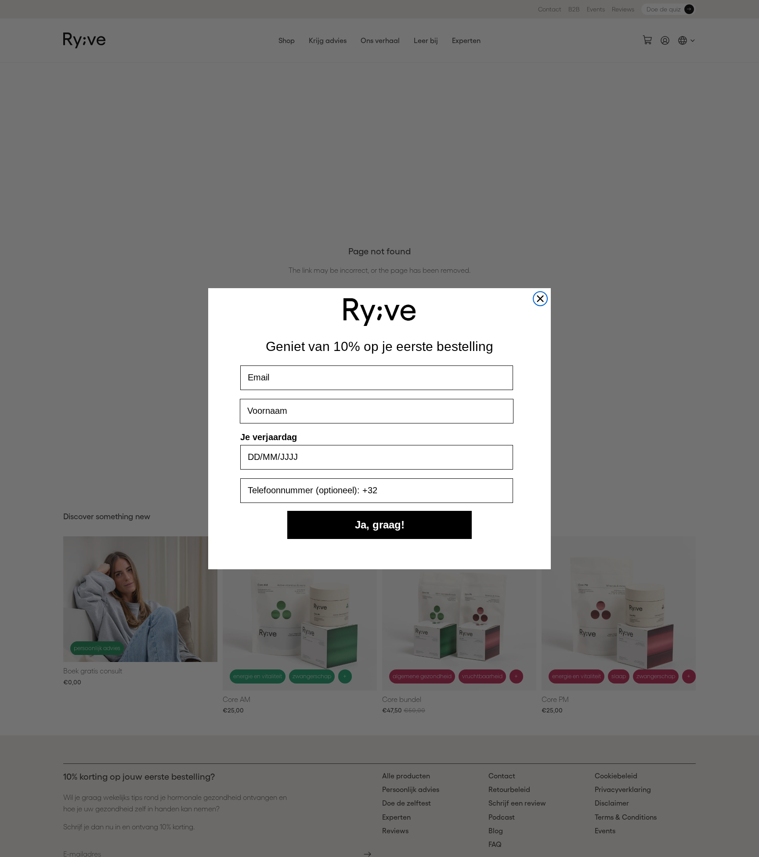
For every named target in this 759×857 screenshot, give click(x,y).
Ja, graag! (380, 525)
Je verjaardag (268, 437)
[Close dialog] (540, 299)
